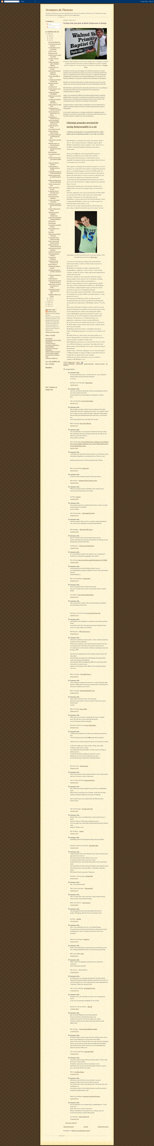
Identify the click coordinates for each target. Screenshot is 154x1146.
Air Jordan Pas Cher (89, 988)
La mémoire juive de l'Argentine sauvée (54, 191)
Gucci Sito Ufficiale (85, 423)
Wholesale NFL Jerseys (86, 529)
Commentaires (51, 27)
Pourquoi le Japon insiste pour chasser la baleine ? (55, 159)
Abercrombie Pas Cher (88, 513)
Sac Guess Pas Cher (87, 809)
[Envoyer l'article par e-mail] (81, 362)
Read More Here (93, 845)
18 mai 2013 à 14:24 (74, 580)
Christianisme (71, 363)
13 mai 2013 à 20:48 (74, 531)
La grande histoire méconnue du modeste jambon (55, 148)
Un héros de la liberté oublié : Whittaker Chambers (54, 63)
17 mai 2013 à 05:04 (74, 562)
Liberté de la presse (100, 363)
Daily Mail (94, 257)
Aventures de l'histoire (59, 10)
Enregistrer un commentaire (71, 1123)
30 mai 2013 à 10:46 (74, 768)
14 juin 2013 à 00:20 (74, 1009)
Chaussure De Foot (89, 780)
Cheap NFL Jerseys (85, 674)
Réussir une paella (53, 53)
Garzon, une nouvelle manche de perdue (54, 241)
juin (50, 38)
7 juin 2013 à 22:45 (74, 941)
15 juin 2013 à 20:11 (74, 1031)
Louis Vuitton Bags (90, 725)
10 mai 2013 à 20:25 (74, 483)
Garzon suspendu (53, 194)
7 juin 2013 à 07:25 (74, 921)
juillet (50, 36)
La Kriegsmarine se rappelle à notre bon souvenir (54, 167)
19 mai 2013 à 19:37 (74, 597)
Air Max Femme (79, 1072)
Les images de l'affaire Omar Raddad (54, 93)
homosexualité (79, 363)
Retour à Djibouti (53, 264)
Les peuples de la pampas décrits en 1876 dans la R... (55, 205)
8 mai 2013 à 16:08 (74, 448)
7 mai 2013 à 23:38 (74, 385)
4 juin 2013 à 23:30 (74, 848)
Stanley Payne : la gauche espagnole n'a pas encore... (55, 285)
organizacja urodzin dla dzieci (91, 1096)
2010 (48, 34)
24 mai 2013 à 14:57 (74, 633)
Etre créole (51, 232)
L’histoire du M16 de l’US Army (54, 163)
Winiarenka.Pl (89, 888)
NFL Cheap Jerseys (84, 631)
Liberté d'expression (89, 363)
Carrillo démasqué (53, 278)
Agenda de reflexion (50, 343)
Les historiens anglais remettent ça (54, 197)
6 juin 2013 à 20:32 (74, 878)
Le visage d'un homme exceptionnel (54, 200)
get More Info (89, 876)
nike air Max (83, 709)
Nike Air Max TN (84, 1117)
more (82, 954)
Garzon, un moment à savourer (54, 188)
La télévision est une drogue (53, 126)
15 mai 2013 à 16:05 (74, 548)
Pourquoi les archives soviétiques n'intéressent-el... (54, 214)
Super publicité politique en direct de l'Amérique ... (54, 72)
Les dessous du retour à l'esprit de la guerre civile (54, 290)
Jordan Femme (84, 766)
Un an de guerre (52, 51)
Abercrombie (89, 383)
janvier (50, 300)
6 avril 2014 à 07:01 (74, 1098)
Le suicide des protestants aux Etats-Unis (55, 80)
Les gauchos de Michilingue (52, 345)
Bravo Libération (53, 152)
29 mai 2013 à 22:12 (74, 727)
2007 (48, 306)
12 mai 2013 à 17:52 (74, 515)
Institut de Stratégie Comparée (53, 351)
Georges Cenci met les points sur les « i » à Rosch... (54, 113)
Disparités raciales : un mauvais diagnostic (54, 144)
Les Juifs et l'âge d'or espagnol (54, 68)
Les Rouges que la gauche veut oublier (55, 55)
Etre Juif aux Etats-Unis (54, 42)
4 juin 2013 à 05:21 (74, 811)
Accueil (86, 1127)
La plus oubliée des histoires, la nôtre (53, 131)
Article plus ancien (103, 1127)
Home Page (85, 468)
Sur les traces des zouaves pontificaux (55, 249)
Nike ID (90, 1007)
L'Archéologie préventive (52, 348)
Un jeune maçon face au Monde (53, 340)
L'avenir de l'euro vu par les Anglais (54, 89)
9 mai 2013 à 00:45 (74, 470)
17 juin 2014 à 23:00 (74, 1119)
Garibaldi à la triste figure (55, 251)
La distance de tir (53, 86)
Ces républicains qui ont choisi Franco (54, 48)
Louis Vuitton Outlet (87, 401)
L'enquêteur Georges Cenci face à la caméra (55, 108)
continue (78, 497)
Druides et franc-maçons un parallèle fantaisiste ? (55, 176)
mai (50, 40)
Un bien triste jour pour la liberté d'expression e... (55, 281)
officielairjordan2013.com (87, 691)
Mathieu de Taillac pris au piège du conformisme (55, 181)
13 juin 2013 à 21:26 (74, 990)
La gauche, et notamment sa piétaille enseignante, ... (55, 100)
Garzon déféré (52, 221)
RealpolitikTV (49, 341)
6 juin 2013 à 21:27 (74, 890)
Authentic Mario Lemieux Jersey (88, 480)
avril (50, 298)
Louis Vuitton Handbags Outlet (88, 1029)
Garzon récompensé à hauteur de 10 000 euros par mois (54, 122)
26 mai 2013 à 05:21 (74, 676)
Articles (50, 24)
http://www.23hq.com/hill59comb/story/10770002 (92, 560)
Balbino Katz (52, 311)
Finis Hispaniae (52, 223)
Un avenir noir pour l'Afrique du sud (53, 261)
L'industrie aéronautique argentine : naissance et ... (55, 271)
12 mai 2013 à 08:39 (74, 499)
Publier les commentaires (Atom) (81, 1130)
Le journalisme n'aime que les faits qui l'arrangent (55, 172)
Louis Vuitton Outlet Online (86, 595)
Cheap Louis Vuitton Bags (86, 546)
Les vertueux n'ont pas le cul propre (55, 44)
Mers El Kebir (49, 338)
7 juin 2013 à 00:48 (74, 905)
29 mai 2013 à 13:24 (74, 711)
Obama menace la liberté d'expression (54, 234)
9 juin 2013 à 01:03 (74, 956)
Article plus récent (68, 1127)
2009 (48, 302)
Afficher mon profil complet (52, 332)
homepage (86, 939)
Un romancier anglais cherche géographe (54, 238)
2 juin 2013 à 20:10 (74, 782)
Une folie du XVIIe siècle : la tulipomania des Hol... (55, 136)
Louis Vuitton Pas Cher (93, 613)
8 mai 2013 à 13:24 (74, 403)
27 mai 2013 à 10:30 (74, 693)
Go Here (78, 919)
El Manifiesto (49, 350)
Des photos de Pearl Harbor (53, 84)
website (81, 831)
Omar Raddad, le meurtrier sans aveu (54, 117)
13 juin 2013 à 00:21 (74, 972)
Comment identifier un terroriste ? (54, 254)
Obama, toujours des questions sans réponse (55, 245)
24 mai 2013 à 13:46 (74, 615)
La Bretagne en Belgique (52, 358)
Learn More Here (89, 1051)
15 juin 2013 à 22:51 (74, 1054)
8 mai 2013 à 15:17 (74, 425)
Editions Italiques (50, 346)
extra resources (86, 903)
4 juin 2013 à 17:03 (74, 833)
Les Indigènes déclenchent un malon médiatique (55, 218)
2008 (48, 304)
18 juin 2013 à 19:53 (74, 1074)
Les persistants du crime (54, 129)
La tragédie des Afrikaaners (52, 258)
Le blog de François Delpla (52, 353)
